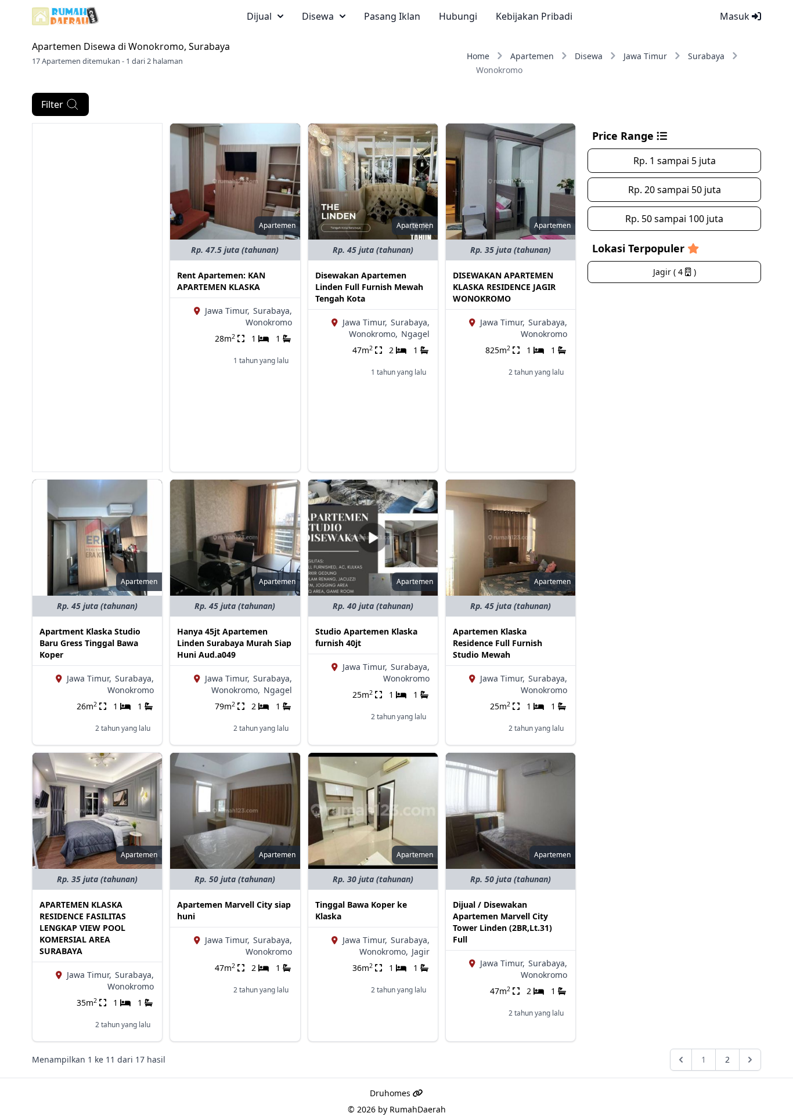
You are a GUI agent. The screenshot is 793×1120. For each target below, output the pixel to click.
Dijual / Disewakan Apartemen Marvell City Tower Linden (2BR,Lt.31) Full (502, 922)
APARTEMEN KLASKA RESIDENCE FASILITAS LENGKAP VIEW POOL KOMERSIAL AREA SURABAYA (82, 927)
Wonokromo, (373, 333)
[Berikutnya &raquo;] (750, 1060)
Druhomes (391, 1093)
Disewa (589, 55)
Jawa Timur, (227, 310)
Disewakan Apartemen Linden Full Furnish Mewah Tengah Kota (369, 287)
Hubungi (458, 16)
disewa (318, 16)
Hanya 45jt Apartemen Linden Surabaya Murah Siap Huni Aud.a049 (234, 643)
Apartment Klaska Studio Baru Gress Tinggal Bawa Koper (89, 643)
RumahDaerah (418, 1109)
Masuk (736, 16)
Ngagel (415, 333)
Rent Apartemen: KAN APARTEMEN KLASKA (221, 281)
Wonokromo (269, 322)
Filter (52, 104)
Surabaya (706, 55)
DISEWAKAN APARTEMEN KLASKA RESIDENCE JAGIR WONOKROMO (504, 287)
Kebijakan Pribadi (534, 16)
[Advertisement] (97, 298)
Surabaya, (272, 310)
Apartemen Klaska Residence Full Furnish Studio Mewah (497, 643)
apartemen (277, 225)
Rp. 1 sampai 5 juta (674, 160)
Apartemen (532, 55)
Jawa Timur (645, 55)
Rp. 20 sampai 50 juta (674, 189)
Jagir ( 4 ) (674, 271)
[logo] (65, 16)
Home (478, 55)
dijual (259, 16)
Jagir (421, 951)
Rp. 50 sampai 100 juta (674, 218)
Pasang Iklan (392, 16)
